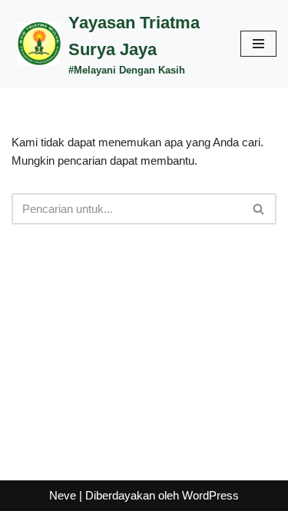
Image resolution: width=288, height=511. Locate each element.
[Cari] (259, 208)
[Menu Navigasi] (258, 44)
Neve (62, 495)
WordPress (210, 495)
